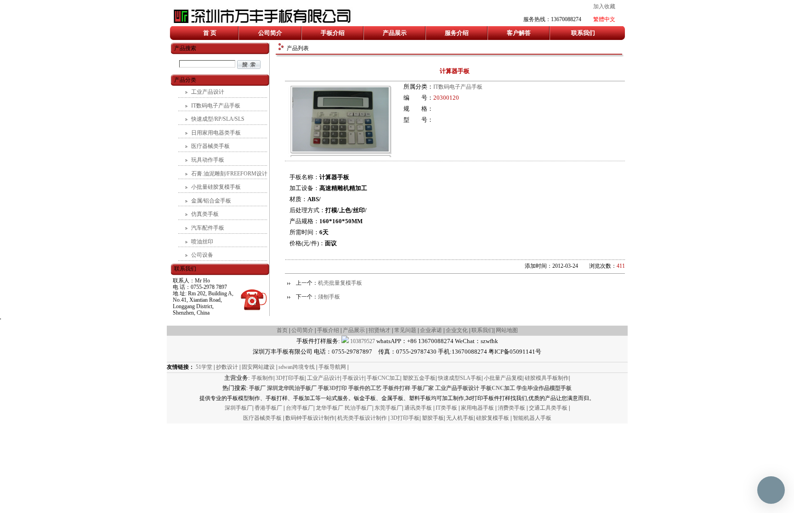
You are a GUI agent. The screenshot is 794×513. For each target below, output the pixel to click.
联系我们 (583, 32)
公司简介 (270, 32)
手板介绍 (333, 32)
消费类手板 (512, 408)
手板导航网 (332, 367)
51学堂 (204, 367)
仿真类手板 (205, 214)
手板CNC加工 (383, 378)
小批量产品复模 (503, 378)
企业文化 (457, 330)
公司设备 (202, 255)
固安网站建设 (258, 367)
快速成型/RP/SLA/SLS (217, 119)
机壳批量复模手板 (340, 283)
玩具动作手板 (207, 160)
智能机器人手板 (532, 418)
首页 (282, 330)
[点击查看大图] (340, 150)
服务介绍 (457, 32)
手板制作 (262, 378)
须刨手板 (329, 296)
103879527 (362, 341)
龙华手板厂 (330, 408)
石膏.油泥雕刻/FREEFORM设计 (229, 173)
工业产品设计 (207, 92)
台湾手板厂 (299, 408)
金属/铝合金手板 (211, 200)
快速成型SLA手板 (460, 378)
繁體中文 (604, 19)
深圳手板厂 (238, 408)
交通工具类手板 (549, 408)
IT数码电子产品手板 (457, 87)
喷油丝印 (202, 241)
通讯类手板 (418, 408)
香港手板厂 (269, 408)
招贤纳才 (379, 330)
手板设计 (353, 378)
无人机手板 (460, 418)
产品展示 (395, 32)
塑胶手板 (433, 418)
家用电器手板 (478, 408)
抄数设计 (227, 367)
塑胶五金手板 (419, 378)
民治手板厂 (358, 408)
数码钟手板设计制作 (310, 418)
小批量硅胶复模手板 (216, 187)
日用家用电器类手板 (216, 133)
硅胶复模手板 (493, 418)
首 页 (209, 32)
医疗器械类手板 (210, 146)
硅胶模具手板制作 (547, 378)
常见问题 (405, 330)
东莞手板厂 (388, 408)
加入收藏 (604, 6)
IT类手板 (447, 408)
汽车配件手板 (207, 228)
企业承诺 (431, 330)
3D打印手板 (290, 378)
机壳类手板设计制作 (362, 418)
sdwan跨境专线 (296, 367)
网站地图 (507, 330)
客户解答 (519, 32)
